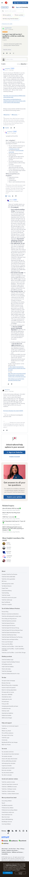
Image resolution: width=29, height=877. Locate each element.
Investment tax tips (6, 708)
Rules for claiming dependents (9, 690)
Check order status (6, 669)
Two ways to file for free (7, 735)
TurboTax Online (7, 49)
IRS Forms (4, 581)
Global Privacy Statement (11, 865)
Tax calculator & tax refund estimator (10, 754)
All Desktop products (7, 664)
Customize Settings (20, 873)
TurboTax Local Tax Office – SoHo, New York (12, 646)
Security (4, 850)
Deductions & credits (7, 24)
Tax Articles (5, 514)
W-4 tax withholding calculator (9, 761)
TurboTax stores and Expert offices (10, 639)
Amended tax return (6, 697)
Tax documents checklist (7, 772)
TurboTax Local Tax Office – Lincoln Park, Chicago (14, 652)
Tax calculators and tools (7, 751)
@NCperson (14, 114)
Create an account (14, 456)
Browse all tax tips (6, 683)
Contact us (4, 728)
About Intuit (5, 848)
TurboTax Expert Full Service (8, 625)
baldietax (9, 560)
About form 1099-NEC (7, 694)
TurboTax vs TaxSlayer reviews (9, 789)
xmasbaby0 (7, 68)
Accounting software (7, 800)
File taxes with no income (8, 692)
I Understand (7, 872)
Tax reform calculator (7, 775)
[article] (14, 98)
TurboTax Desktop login (7, 659)
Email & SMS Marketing (7, 819)
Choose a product (19, 15)
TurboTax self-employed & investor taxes (11, 616)
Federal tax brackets (6, 715)
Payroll (3, 803)
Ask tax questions (7, 15)
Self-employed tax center (8, 583)
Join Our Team (12, 848)
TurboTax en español (7, 604)
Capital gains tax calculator (8, 768)
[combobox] (12, 11)
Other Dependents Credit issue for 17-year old (13, 521)
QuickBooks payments (7, 805)
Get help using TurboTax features (10, 18)
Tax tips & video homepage (8, 680)
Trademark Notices (6, 852)
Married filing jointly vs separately (10, 685)
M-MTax (8, 543)
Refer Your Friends (6, 744)
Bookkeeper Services (7, 821)
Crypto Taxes (5, 588)
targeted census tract (14, 149)
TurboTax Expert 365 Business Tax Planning (12, 637)
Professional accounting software (9, 810)
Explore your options (14, 497)
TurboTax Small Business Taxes (9, 634)
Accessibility (5, 854)
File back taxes (5, 701)
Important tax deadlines (7, 713)
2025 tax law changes (7, 717)
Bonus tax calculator (6, 770)
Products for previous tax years (9, 597)
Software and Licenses (12, 850)
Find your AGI (5, 703)
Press (18, 848)
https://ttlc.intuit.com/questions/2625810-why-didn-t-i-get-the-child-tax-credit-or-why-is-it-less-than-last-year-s (17, 375)
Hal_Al (10, 199)
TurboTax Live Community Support (10, 726)
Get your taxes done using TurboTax (11, 510)
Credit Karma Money (7, 590)
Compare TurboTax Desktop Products (11, 662)
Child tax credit (5, 710)
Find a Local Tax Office (7, 644)
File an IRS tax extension (7, 733)
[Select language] (13, 7)
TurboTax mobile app (7, 600)
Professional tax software (7, 807)
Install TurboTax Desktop (8, 666)
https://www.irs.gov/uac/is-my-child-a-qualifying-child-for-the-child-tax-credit (16, 368)
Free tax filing (5, 611)
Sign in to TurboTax (15, 452)
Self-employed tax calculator (8, 763)
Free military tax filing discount (9, 618)
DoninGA (9, 551)
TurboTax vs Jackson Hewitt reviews (10, 793)
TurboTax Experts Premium (8, 623)
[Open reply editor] (14, 59)
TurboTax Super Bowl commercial (10, 784)
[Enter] (3, 11)
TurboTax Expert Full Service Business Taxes (12, 630)
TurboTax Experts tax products (9, 621)
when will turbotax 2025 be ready (10, 508)
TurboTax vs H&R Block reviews (9, 786)
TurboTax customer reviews (8, 782)
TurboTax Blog (5, 593)
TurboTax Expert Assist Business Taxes (11, 632)
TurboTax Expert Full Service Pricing (10, 628)
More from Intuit (6, 817)
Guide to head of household (8, 687)
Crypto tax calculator (7, 765)
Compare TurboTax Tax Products (9, 574)
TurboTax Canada (6, 595)
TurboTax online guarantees (8, 579)
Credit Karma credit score (8, 812)
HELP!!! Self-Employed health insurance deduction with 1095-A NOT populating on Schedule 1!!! (13, 528)
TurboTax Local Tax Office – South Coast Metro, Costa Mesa (13, 649)
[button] (4, 7)
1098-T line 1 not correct (8, 517)
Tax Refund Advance (6, 586)
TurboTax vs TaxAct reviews (8, 791)
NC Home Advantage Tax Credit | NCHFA (13, 410)
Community (4, 740)
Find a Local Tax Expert (7, 641)
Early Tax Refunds (6, 602)
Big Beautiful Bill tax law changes (9, 742)
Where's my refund (6, 730)
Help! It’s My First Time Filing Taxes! (11, 512)
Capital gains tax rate (7, 699)
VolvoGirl (9, 547)
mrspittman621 (8, 28)
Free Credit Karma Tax (7, 814)
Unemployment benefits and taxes (10, 706)
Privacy (22, 848)
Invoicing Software (6, 824)
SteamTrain (7, 389)
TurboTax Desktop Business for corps (10, 673)
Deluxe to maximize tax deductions (10, 614)
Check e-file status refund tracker (9, 758)
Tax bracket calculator (7, 756)
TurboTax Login (5, 737)
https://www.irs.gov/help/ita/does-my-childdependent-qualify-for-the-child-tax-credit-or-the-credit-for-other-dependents (14, 101)
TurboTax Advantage (7, 671)
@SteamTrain (7, 114)
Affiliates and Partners (17, 852)
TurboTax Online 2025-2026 (8, 576)
